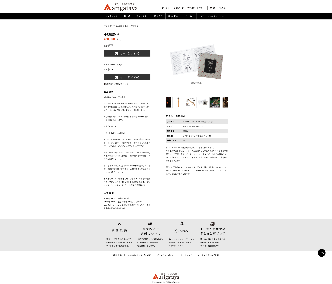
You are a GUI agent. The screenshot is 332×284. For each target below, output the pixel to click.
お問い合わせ (195, 8)
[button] (111, 16)
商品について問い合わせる (117, 84)
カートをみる (218, 8)
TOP (106, 26)
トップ (166, 8)
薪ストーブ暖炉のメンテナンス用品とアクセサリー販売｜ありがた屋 (121, 7)
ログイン (179, 8)
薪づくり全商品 (116, 26)
